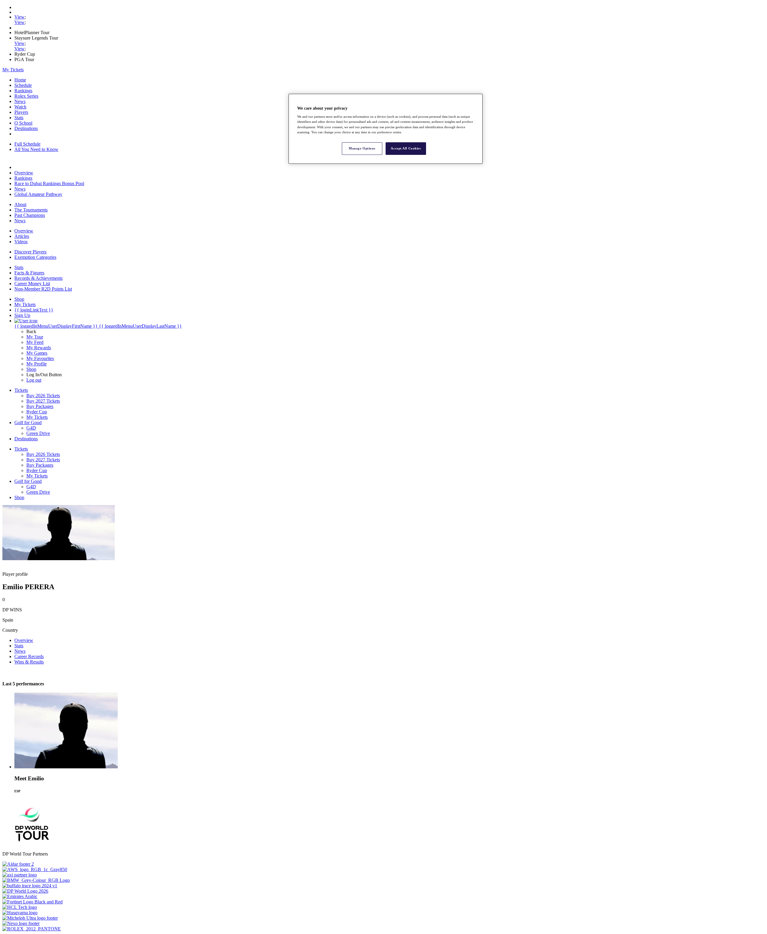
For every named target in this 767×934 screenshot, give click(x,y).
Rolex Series (26, 96)
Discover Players (30, 251)
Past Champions (29, 215)
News (19, 101)
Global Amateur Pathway (38, 194)
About (20, 204)
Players (21, 112)
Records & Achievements (38, 278)
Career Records (29, 656)
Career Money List (32, 283)
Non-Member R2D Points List (43, 288)
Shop (31, 369)
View (19, 16)
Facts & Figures (29, 272)
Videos (21, 241)
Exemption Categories (35, 257)
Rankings (23, 90)
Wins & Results (29, 661)
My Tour (34, 336)
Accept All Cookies (406, 148)
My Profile (36, 363)
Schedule (23, 85)
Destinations (26, 128)
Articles (21, 236)
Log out (33, 380)
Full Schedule (27, 143)
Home (20, 79)
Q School (23, 123)
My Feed (34, 342)
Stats (18, 117)
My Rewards (38, 347)
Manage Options (362, 148)
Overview (23, 172)
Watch (20, 106)
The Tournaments (31, 209)
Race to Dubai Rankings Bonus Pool (49, 183)
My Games (36, 353)
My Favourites (40, 358)
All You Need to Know (36, 149)
